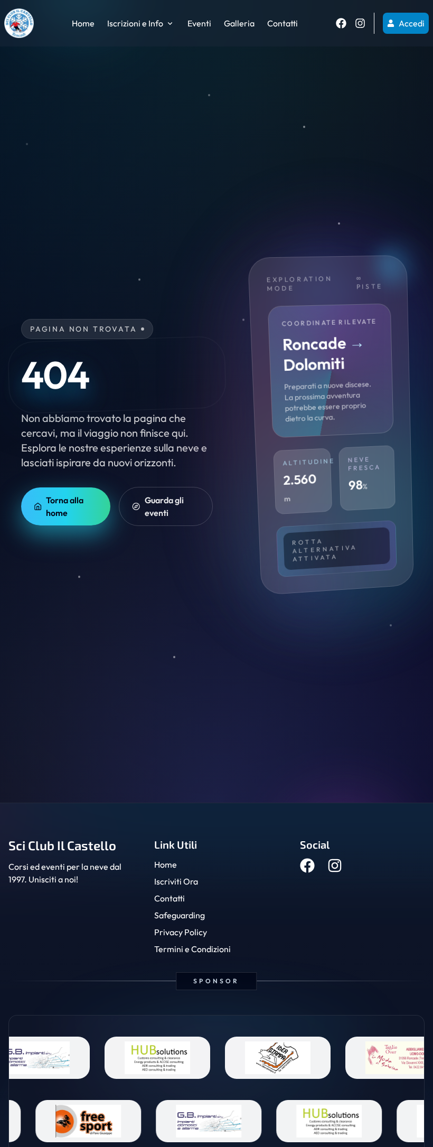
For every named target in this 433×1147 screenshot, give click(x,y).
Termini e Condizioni (192, 949)
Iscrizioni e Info (135, 23)
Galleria (239, 23)
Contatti (282, 23)
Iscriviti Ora (176, 881)
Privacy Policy (180, 932)
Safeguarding (179, 915)
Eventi (199, 23)
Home (83, 23)
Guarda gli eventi (164, 506)
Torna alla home (64, 506)
